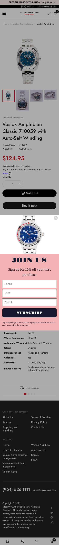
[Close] (56, 218)
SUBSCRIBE (30, 313)
